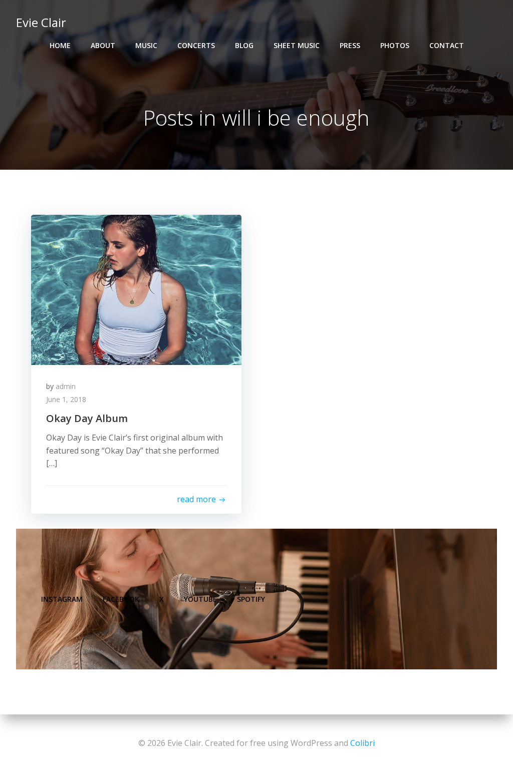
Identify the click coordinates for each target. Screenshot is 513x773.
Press (350, 45)
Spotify (251, 599)
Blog (244, 45)
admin (66, 386)
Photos (394, 45)
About (103, 45)
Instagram (62, 599)
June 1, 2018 (66, 399)
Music (146, 45)
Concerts (196, 45)
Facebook (121, 599)
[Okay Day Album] (136, 288)
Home (60, 45)
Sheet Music (297, 45)
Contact (446, 45)
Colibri (362, 742)
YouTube (200, 599)
